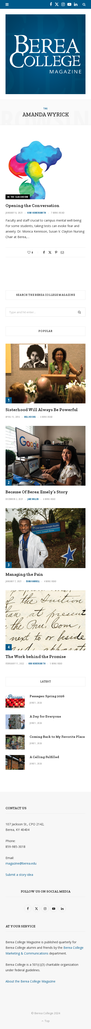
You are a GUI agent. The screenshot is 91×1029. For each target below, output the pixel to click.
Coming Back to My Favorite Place (57, 737)
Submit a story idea (19, 874)
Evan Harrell (33, 581)
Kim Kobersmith (36, 212)
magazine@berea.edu (21, 863)
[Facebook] (44, 252)
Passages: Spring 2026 (47, 696)
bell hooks (30, 416)
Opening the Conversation (32, 205)
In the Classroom (17, 196)
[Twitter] (49, 252)
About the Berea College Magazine (30, 981)
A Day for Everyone (45, 716)
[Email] (62, 252)
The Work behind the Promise (36, 656)
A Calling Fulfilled (44, 757)
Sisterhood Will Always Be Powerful (42, 409)
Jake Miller (33, 499)
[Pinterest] (56, 252)
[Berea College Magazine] (45, 54)
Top (47, 1021)
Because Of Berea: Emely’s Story (37, 491)
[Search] (84, 4)
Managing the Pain (24, 574)
